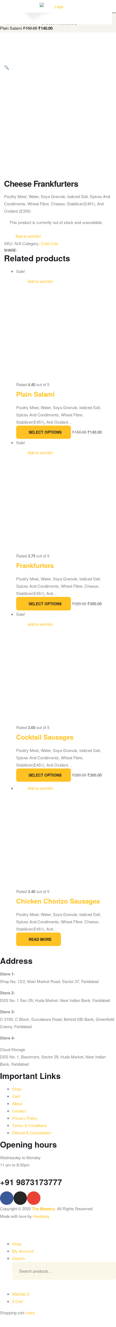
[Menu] (6, 6)
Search (104, 1271)
